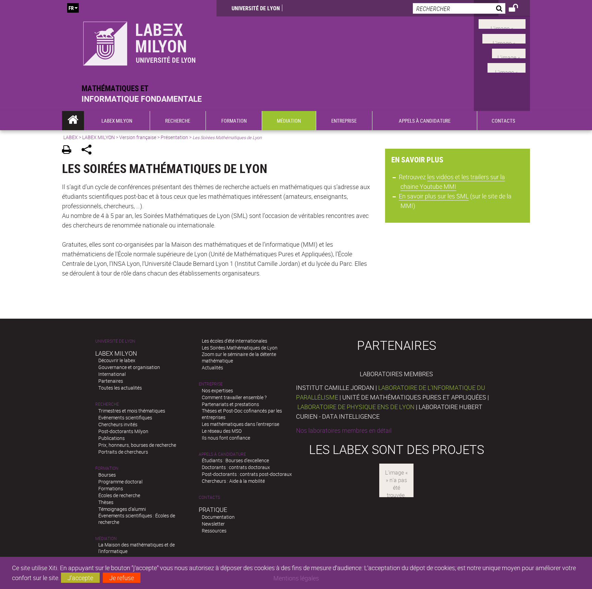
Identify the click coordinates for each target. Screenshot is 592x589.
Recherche (107, 404)
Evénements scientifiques (125, 417)
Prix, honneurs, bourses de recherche (137, 445)
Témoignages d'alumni (122, 509)
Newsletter (213, 523)
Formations (110, 488)
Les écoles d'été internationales (234, 341)
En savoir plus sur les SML (434, 196)
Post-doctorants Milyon (123, 431)
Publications (111, 438)
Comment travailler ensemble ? (234, 397)
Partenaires (110, 381)
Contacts (209, 497)
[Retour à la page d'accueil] (139, 41)
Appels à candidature (222, 454)
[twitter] (507, 67)
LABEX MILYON (98, 137)
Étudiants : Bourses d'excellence (235, 460)
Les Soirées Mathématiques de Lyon (240, 347)
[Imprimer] (69, 150)
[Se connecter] (518, 9)
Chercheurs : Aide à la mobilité (233, 481)
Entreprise (211, 384)
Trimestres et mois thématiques (131, 410)
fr (71, 7)
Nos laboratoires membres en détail (344, 430)
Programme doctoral (120, 481)
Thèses (105, 502)
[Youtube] (504, 38)
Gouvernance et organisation (129, 367)
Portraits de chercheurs (123, 452)
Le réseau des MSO (222, 431)
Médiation (106, 538)
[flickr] (509, 52)
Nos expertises (217, 390)
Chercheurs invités (117, 424)
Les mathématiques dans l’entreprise (240, 424)
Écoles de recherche (119, 495)
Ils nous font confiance (226, 437)
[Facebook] (502, 23)
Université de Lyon (256, 8)
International (112, 374)
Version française (137, 137)
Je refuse (121, 578)
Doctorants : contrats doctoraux (236, 467)
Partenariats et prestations (230, 404)
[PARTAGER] (89, 150)
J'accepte (80, 578)
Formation (107, 468)
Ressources (214, 530)
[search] (459, 8)
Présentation (174, 137)
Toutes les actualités (120, 387)
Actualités (212, 367)
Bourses (107, 474)
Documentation (218, 517)
